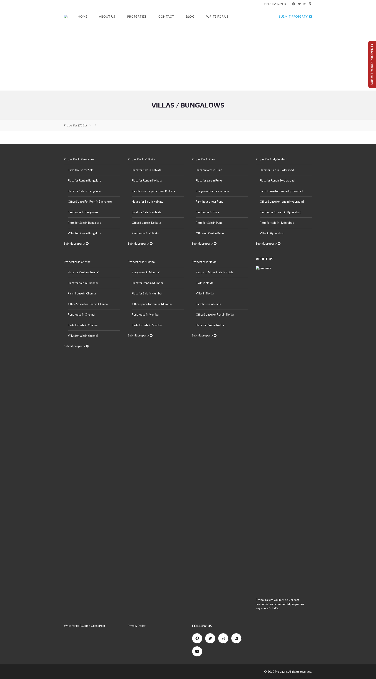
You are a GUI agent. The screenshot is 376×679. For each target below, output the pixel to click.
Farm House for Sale (80, 170)
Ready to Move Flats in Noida (214, 272)
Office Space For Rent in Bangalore (90, 201)
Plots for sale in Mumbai (147, 325)
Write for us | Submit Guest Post (84, 625)
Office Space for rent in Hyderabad (282, 201)
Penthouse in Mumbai (145, 314)
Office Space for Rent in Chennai (88, 304)
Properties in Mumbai (141, 262)
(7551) (75, 125)
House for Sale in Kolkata (147, 201)
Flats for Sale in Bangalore (84, 191)
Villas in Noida (205, 293)
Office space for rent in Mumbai (152, 304)
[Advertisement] (188, 57)
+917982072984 (274, 4)
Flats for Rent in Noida (210, 325)
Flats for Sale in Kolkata (146, 170)
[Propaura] (65, 16)
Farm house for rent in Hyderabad (281, 191)
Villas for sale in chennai (83, 335)
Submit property (293, 16)
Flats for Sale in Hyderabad (277, 170)
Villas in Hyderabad (272, 233)
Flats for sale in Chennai (83, 283)
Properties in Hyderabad (271, 159)
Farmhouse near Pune (209, 201)
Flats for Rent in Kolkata (147, 180)
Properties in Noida (204, 262)
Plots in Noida (204, 283)
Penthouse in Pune (207, 212)
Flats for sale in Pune (209, 180)
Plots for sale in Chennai (83, 325)
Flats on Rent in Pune (209, 170)
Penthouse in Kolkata (145, 233)
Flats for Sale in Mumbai (147, 293)
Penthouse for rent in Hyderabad (280, 212)
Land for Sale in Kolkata (146, 212)
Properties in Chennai (77, 262)
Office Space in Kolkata (146, 222)
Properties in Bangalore (79, 159)
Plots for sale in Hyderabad (277, 222)
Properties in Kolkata (141, 159)
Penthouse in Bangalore (83, 212)
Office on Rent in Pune (210, 233)
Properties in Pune (203, 159)
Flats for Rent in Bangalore (84, 180)
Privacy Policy (137, 625)
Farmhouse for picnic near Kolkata (153, 191)
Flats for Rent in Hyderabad (277, 180)
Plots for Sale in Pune (209, 222)
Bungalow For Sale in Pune (212, 191)
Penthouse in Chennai (81, 314)
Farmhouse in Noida (208, 304)
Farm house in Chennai (82, 293)
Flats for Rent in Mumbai (147, 283)
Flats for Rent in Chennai (83, 272)
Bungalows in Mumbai (145, 272)
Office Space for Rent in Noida (215, 314)
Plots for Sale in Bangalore (84, 222)
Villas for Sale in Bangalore (84, 233)
